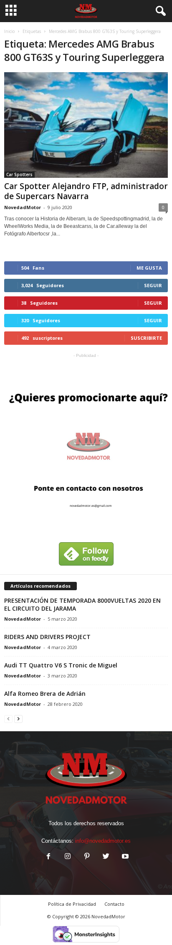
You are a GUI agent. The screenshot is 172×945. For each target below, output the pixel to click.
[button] (159, 11)
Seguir (153, 285)
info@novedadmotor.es (103, 841)
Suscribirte (146, 338)
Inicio (9, 31)
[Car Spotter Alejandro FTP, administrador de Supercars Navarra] (86, 125)
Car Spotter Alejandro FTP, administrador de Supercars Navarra (86, 191)
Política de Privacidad (72, 904)
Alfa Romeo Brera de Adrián (45, 693)
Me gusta (149, 268)
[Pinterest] (86, 857)
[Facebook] (48, 857)
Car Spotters (19, 174)
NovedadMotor (22, 207)
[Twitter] (106, 857)
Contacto (114, 904)
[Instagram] (67, 857)
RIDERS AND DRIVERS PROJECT (47, 637)
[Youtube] (124, 857)
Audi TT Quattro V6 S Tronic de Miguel (60, 665)
